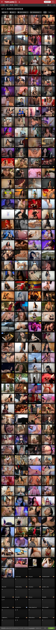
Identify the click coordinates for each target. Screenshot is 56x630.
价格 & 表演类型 (23, 12)
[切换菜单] (2, 2)
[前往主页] (10, 2)
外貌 (5, 12)
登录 (53, 1)
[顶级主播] (19, 2)
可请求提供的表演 (35, 12)
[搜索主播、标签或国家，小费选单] (54, 5)
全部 (45, 12)
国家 (13, 12)
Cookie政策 (31, 628)
